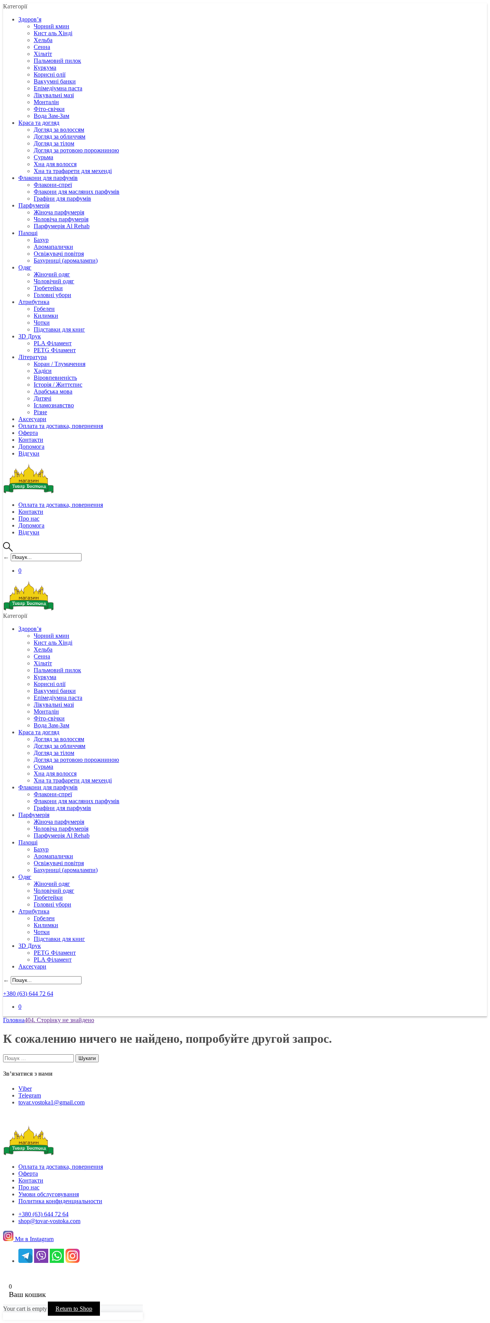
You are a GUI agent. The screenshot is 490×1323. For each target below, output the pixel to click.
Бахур (41, 240)
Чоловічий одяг (54, 281)
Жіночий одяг (52, 274)
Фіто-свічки (49, 109)
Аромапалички (53, 246)
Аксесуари (32, 419)
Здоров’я (29, 19)
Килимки (46, 315)
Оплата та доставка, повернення (60, 426)
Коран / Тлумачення (59, 364)
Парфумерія (33, 205)
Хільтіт (43, 54)
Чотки (42, 322)
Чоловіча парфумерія (61, 219)
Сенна (42, 47)
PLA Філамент (53, 343)
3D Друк (29, 336)
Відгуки (28, 453)
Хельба (43, 40)
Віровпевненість (55, 377)
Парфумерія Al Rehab (62, 226)
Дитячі (42, 398)
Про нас (28, 518)
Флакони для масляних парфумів (76, 191)
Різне (40, 412)
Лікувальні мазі (54, 95)
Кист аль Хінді (53, 33)
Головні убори (52, 295)
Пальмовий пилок (57, 60)
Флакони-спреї (53, 184)
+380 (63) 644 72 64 (28, 993)
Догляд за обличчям (59, 136)
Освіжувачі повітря (59, 253)
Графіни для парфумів (62, 198)
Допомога (31, 446)
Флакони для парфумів (48, 178)
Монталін (46, 102)
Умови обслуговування (48, 1194)
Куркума (45, 67)
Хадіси (43, 371)
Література (32, 357)
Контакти (30, 439)
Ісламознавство (54, 405)
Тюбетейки (48, 288)
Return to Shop (74, 1308)
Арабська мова (53, 391)
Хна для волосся (55, 164)
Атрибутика (33, 302)
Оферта (28, 433)
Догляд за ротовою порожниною (76, 150)
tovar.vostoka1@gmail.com (51, 1102)
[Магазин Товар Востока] (28, 491)
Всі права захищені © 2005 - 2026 (52, 1274)
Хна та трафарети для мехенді (73, 171)
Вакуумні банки (55, 81)
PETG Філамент (55, 350)
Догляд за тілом (54, 143)
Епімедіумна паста (58, 88)
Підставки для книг (59, 329)
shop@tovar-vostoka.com (49, 1221)
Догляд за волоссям (59, 129)
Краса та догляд (38, 122)
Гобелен (44, 308)
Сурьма (43, 157)
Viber (25, 1088)
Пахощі (28, 233)
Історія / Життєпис (58, 384)
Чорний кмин (51, 26)
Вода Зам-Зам (51, 116)
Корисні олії (49, 74)
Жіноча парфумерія (59, 212)
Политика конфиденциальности (60, 1201)
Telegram (29, 1095)
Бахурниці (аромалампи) (66, 260)
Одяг (24, 267)
